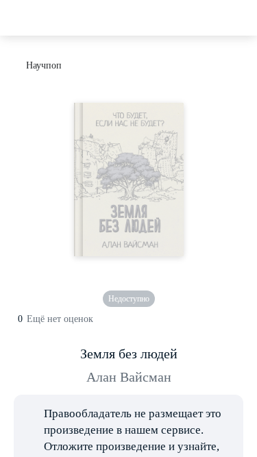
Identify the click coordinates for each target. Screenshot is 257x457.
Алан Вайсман (128, 376)
